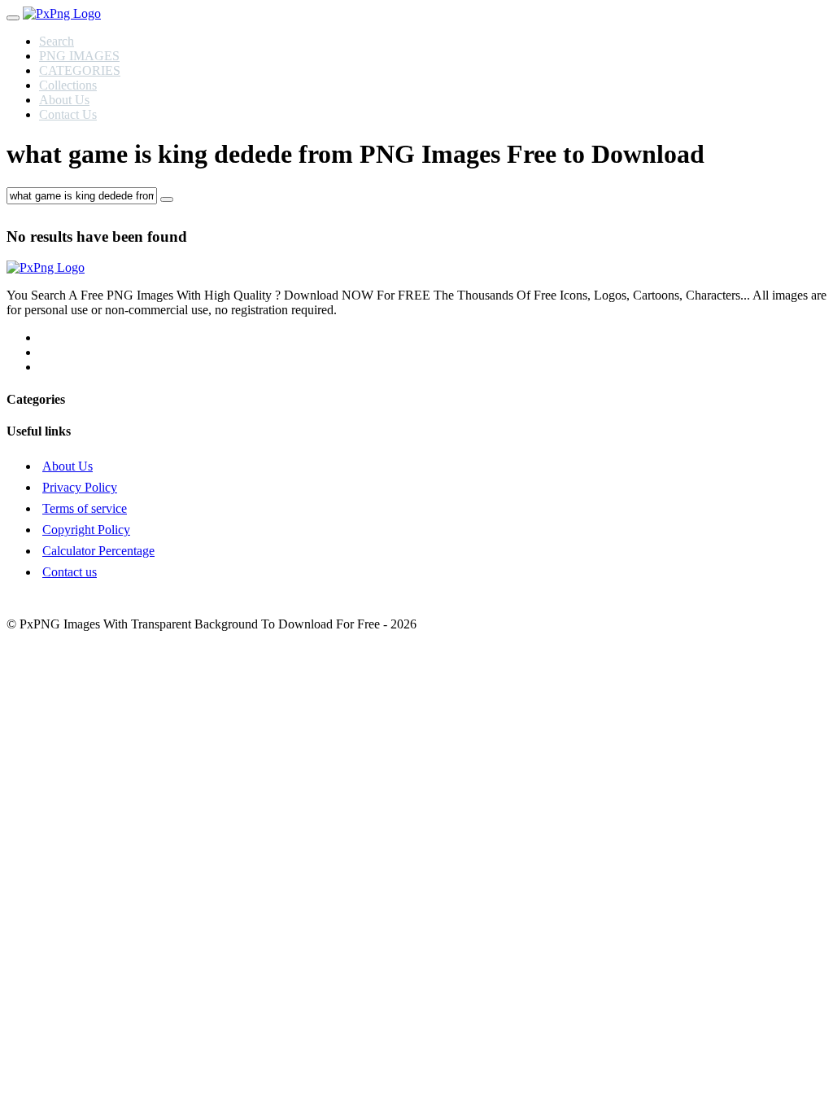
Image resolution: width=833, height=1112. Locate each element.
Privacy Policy (79, 487)
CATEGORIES (79, 70)
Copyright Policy (86, 529)
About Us (64, 100)
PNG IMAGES (79, 56)
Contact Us (68, 114)
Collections (68, 85)
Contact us (69, 572)
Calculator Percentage (98, 551)
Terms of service (84, 508)
